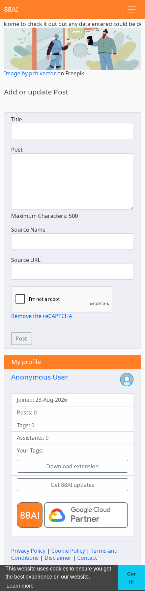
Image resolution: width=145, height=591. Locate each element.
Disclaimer (58, 557)
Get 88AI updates (72, 484)
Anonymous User (39, 377)
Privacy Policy (28, 550)
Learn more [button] (20, 586)
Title (16, 119)
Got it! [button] (131, 578)
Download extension (72, 466)
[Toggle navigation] (131, 9)
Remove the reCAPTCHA (41, 316)
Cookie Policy (68, 550)
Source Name (28, 229)
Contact (87, 557)
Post (17, 149)
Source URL (25, 260)
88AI (11, 9)
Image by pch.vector (30, 73)
